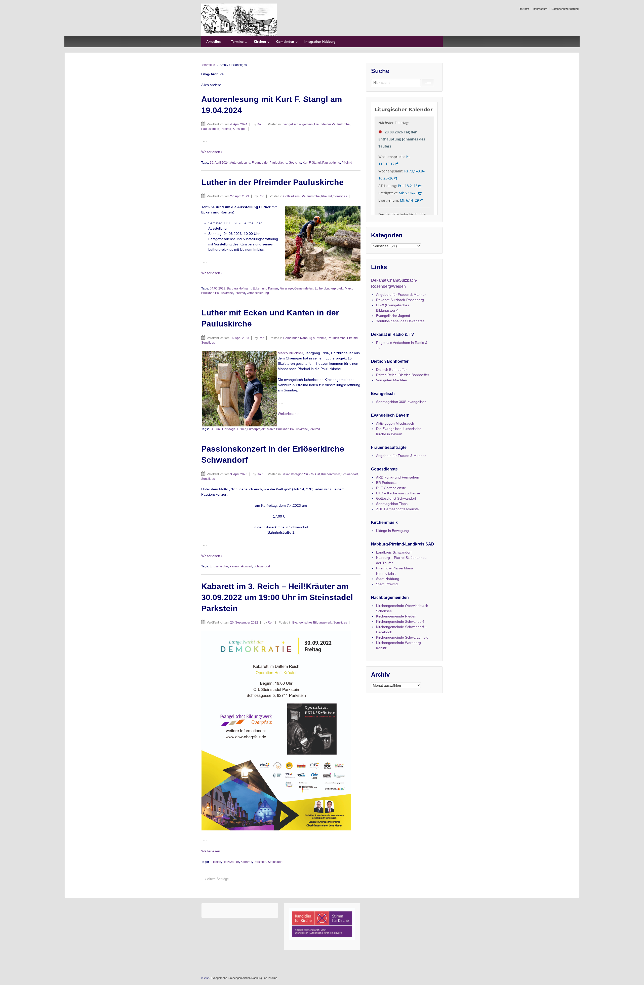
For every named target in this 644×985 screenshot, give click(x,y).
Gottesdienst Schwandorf (396, 498)
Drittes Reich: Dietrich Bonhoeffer (402, 375)
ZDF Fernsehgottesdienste (397, 509)
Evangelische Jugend (393, 316)
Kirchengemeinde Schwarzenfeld (402, 637)
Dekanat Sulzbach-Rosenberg (400, 300)
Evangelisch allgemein (297, 124)
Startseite (208, 65)
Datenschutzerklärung (565, 8)
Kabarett (246, 862)
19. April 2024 (219, 162)
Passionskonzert (240, 566)
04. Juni (215, 429)
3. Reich (215, 862)
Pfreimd (226, 129)
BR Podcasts (386, 483)
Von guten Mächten (391, 380)
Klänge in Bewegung (392, 531)
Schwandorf (349, 474)
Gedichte (295, 162)
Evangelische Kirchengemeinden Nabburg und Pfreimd (243, 977)
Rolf (259, 124)
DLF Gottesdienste (391, 488)
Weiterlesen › (211, 152)
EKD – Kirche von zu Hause (398, 493)
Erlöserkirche (219, 566)
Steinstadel (275, 862)
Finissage (286, 288)
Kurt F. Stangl (312, 162)
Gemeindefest (303, 288)
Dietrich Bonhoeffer (391, 370)
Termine (237, 42)
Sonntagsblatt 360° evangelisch (401, 402)
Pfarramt (523, 8)
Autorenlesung (240, 162)
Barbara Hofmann (239, 288)
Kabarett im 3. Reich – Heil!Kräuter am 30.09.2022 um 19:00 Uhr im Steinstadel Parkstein (277, 597)
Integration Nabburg (320, 42)
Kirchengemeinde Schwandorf (400, 621)
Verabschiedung (258, 293)
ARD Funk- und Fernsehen (397, 477)
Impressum (540, 8)
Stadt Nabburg (387, 579)
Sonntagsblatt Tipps (392, 504)
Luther (319, 288)
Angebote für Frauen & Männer (401, 295)
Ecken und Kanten (265, 288)
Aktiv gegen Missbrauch (395, 423)
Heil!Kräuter (231, 862)
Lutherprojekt (334, 288)
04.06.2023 (217, 288)
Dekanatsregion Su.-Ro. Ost (300, 474)
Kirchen (260, 42)
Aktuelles (213, 42)
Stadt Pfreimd (387, 584)
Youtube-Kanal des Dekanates (400, 321)
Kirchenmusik (330, 474)
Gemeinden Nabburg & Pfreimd (304, 338)
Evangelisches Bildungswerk (312, 622)
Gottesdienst (291, 196)
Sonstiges (239, 129)
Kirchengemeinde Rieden (396, 616)
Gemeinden (285, 42)
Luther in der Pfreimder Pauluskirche (272, 182)
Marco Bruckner (290, 353)
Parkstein (260, 862)
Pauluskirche (210, 129)
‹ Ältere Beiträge (217, 879)
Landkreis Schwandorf (394, 552)
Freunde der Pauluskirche (332, 124)
